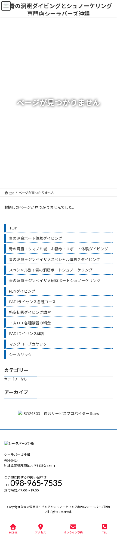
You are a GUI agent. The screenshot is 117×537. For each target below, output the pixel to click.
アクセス (40, 532)
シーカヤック (20, 354)
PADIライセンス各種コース (32, 301)
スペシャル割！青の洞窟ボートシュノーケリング (51, 270)
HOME (13, 532)
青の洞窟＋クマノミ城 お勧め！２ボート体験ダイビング (58, 249)
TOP (13, 228)
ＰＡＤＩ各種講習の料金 (30, 323)
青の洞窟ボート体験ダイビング (35, 238)
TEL (104, 532)
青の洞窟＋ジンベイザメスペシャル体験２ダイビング (54, 259)
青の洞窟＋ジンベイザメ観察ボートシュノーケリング (54, 280)
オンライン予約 (73, 532)
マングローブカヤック (28, 344)
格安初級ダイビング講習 (30, 312)
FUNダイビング (22, 291)
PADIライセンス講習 (27, 333)
